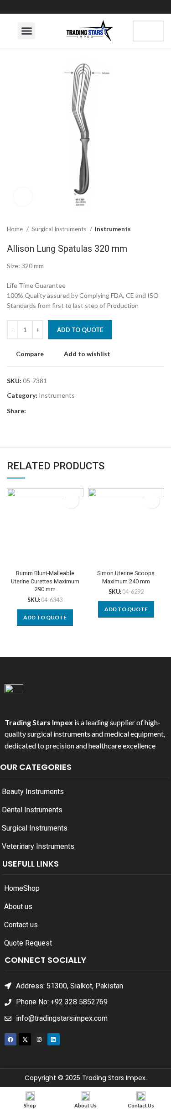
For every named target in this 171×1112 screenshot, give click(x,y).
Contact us (21, 924)
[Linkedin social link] (65, 411)
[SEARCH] (149, 31)
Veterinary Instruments (38, 846)
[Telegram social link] (75, 411)
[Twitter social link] (44, 411)
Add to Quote (80, 329)
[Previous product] (141, 229)
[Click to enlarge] (23, 196)
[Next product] (159, 229)
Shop (31, 888)
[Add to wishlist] (71, 501)
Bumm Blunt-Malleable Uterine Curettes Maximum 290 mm (45, 581)
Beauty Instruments (33, 791)
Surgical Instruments (59, 229)
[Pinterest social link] (54, 411)
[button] (26, 31)
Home (15, 229)
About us (18, 906)
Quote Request (28, 943)
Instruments (113, 229)
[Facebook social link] (33, 411)
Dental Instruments (32, 809)
